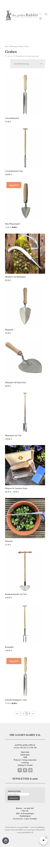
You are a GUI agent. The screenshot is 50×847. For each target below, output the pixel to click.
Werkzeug (13, 46)
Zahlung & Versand (25, 765)
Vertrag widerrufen (29, 760)
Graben (20, 46)
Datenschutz (25, 754)
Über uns (25, 810)
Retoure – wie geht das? (25, 808)
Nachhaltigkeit (25, 816)
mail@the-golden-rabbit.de (25, 745)
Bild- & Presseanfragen (25, 813)
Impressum (25, 752)
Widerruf (17, 760)
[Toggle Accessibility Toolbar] (5, 840)
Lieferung (25, 762)
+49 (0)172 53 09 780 (28, 747)
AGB (25, 757)
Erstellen (33, 818)
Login (26, 818)
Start (6, 46)
